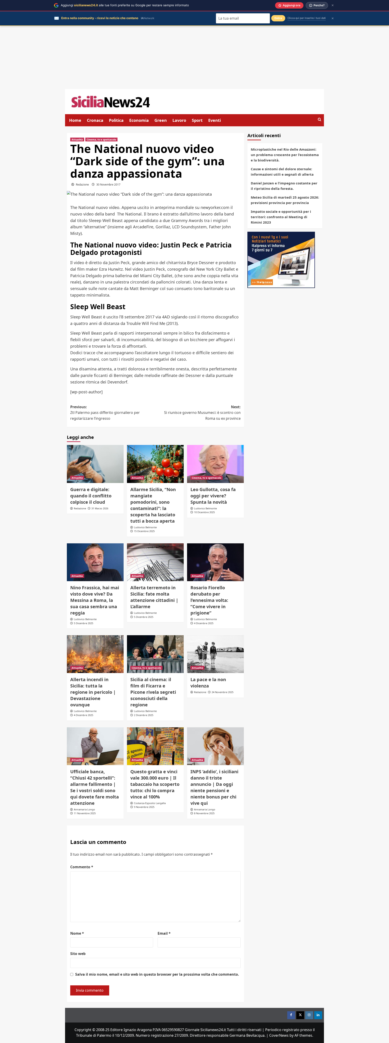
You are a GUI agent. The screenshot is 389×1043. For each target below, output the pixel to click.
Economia (139, 120)
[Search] (319, 120)
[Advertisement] (194, 57)
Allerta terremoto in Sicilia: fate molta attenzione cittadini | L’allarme (154, 597)
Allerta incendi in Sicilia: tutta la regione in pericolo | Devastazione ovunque (93, 692)
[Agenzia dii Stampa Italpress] (281, 259)
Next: (202, 412)
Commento (81, 866)
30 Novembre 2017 (108, 184)
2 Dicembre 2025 (143, 715)
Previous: (105, 412)
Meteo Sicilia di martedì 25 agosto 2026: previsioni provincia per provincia (285, 200)
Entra (278, 18)
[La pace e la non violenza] (215, 654)
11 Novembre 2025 (85, 813)
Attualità (77, 139)
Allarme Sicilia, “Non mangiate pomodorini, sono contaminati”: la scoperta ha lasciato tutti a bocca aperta (153, 505)
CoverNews (279, 1035)
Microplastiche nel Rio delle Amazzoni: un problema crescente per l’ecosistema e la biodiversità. (285, 154)
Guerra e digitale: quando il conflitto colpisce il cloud (90, 495)
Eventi (214, 120)
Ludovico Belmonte (145, 527)
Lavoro (179, 120)
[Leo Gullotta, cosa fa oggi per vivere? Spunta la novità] (215, 464)
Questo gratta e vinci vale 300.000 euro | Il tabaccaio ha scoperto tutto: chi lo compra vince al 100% (154, 784)
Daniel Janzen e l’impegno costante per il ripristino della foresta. (284, 186)
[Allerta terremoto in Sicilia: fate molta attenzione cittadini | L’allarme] (155, 562)
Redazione (82, 184)
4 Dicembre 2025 (203, 623)
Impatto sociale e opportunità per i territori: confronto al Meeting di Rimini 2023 (281, 216)
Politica (116, 120)
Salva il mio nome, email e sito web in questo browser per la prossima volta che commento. (157, 974)
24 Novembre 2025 (222, 692)
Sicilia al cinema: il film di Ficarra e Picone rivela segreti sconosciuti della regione (153, 692)
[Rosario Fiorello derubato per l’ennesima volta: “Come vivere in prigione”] (215, 562)
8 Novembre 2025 (204, 813)
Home (75, 120)
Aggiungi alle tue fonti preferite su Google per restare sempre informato (125, 5)
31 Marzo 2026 (99, 508)
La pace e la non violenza (208, 682)
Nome (77, 933)
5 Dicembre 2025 (83, 623)
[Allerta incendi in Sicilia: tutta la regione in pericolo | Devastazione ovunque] (95, 654)
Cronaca (95, 120)
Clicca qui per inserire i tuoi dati (306, 18)
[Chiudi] (332, 5)
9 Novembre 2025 (144, 807)
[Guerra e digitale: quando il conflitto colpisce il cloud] (95, 464)
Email (164, 933)
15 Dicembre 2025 (144, 531)
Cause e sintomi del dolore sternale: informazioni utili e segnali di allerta (282, 172)
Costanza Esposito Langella (150, 803)
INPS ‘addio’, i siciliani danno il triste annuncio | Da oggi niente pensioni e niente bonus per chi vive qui (214, 787)
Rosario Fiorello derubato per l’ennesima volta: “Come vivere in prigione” (209, 600)
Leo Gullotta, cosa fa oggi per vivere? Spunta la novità (213, 495)
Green (160, 120)
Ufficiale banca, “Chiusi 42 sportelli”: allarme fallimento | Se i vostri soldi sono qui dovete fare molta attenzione (94, 787)
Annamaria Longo (84, 809)
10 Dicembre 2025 (204, 512)
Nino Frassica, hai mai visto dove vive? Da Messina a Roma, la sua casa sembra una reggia (94, 600)
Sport (197, 120)
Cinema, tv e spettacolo (101, 139)
